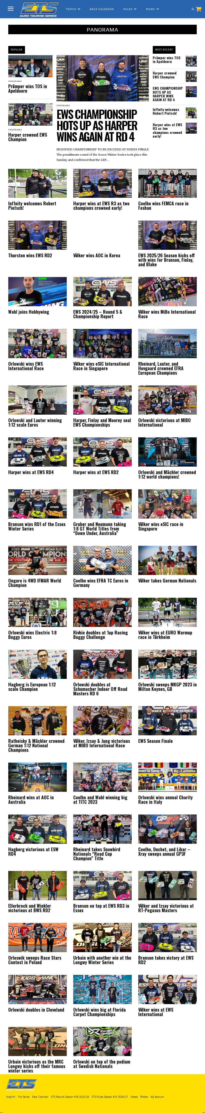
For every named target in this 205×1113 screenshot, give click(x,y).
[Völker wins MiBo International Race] (167, 291)
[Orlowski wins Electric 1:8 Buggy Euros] (37, 612)
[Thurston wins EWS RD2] (37, 235)
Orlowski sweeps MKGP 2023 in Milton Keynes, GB (167, 686)
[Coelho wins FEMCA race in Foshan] (167, 183)
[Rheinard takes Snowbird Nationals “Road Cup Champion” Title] (102, 829)
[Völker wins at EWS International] (167, 989)
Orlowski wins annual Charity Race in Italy (165, 799)
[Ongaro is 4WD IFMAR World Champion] (37, 560)
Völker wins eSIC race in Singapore (160, 526)
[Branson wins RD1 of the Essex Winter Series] (37, 504)
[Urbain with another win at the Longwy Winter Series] (102, 937)
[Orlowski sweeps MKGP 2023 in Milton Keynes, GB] (167, 664)
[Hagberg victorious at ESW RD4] (37, 829)
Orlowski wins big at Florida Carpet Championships (99, 1011)
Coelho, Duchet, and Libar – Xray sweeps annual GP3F (164, 851)
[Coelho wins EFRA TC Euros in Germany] (102, 560)
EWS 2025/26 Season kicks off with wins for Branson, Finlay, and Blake (166, 260)
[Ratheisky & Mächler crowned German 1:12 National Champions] (37, 720)
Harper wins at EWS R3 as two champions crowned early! (167, 130)
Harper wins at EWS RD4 (31, 472)
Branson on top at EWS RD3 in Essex (101, 907)
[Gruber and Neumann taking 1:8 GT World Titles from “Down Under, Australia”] (102, 504)
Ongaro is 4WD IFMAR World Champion (34, 582)
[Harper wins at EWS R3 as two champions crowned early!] (191, 128)
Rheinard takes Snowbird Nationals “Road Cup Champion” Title (96, 853)
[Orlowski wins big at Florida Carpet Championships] (102, 989)
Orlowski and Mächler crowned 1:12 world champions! (167, 474)
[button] (193, 9)
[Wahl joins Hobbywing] (37, 291)
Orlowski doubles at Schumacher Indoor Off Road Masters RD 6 (100, 689)
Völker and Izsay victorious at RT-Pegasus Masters (166, 907)
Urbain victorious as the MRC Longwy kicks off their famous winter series (36, 1066)
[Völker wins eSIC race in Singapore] (167, 504)
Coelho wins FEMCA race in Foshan (163, 205)
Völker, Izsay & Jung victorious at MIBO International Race (101, 743)
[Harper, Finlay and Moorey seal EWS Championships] (102, 400)
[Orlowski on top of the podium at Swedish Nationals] (102, 1041)
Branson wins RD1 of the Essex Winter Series (37, 526)
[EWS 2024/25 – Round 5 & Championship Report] (102, 291)
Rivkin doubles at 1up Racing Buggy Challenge (100, 634)
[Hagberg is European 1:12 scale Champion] (37, 664)
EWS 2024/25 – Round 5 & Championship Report (97, 313)
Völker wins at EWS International (155, 1011)
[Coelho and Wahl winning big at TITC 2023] (102, 777)
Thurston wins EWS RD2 (30, 255)
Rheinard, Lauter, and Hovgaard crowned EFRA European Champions (161, 368)
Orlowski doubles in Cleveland (36, 1009)
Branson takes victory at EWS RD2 (166, 959)
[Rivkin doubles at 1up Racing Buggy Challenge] (102, 612)
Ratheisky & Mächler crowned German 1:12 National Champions (36, 745)
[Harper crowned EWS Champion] (30, 114)
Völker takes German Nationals (167, 580)
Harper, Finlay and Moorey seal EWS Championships (102, 422)
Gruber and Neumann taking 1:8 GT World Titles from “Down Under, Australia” (99, 528)
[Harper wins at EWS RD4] (37, 452)
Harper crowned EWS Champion (27, 136)
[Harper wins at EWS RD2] (102, 452)
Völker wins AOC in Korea (96, 255)
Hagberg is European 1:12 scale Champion (32, 686)
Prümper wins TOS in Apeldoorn (27, 88)
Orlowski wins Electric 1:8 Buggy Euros (32, 634)
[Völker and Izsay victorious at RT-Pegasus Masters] (167, 885)
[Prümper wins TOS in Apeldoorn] (30, 66)
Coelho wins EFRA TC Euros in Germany (100, 582)
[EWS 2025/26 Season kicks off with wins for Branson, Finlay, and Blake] (167, 235)
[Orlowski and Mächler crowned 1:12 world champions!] (167, 452)
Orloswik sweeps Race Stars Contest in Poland (34, 959)
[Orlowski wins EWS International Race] (37, 343)
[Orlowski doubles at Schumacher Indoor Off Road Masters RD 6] (102, 664)
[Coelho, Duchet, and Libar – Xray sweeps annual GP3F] (167, 829)
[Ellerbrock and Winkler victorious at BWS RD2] (37, 885)
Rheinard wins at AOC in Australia (31, 799)
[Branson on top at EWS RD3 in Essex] (102, 885)
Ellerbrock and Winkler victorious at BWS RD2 (29, 907)
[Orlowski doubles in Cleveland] (37, 989)
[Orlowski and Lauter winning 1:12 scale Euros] (37, 400)
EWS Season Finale (155, 741)
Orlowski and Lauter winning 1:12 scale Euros (35, 422)
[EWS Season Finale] (167, 720)
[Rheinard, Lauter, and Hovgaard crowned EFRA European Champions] (167, 343)
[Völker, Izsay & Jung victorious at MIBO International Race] (102, 720)
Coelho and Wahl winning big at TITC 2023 (100, 799)
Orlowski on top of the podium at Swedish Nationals (101, 1063)
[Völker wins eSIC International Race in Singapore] (102, 343)
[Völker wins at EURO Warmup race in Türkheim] (167, 612)
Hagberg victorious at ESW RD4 (33, 851)
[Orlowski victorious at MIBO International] (167, 400)
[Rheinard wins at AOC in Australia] (37, 777)
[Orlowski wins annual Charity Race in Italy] (167, 777)
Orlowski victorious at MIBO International (164, 422)
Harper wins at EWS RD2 (95, 472)
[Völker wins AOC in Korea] (102, 235)
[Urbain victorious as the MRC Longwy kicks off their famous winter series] (37, 1041)
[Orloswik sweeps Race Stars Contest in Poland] (37, 937)
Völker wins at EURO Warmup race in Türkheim (165, 634)
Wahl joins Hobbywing (28, 311)
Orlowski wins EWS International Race (26, 365)
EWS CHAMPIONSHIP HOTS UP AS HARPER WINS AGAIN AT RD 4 (96, 125)
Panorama (15, 81)
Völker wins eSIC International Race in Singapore (101, 365)
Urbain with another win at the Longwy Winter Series (102, 959)
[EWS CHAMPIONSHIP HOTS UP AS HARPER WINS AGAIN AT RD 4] (102, 78)
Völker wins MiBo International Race (167, 313)
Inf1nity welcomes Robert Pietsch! (166, 111)
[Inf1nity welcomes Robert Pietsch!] (191, 112)
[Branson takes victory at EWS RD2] (167, 937)
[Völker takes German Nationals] (167, 560)
